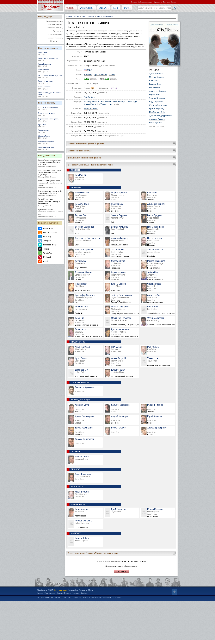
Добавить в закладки (145, 2)
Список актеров (55, 34)
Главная (134, 2)
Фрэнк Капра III (91, 104)
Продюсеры (66, 597)
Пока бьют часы (44, 88)
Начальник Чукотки (46, 148)
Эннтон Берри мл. (157, 98)
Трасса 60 (43, 125)
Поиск (173, 2)
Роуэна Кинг (154, 95)
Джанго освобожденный (48, 108)
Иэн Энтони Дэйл (157, 112)
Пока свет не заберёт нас (48, 59)
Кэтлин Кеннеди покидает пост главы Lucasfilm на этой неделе (50, 184)
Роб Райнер (89, 97)
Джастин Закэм (91, 108)
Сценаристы (76, 597)
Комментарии (56, 41)
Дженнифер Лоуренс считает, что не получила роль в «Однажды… (50, 173)
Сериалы (103, 8)
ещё (116, 104)
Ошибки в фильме (54, 24)
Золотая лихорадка (46, 142)
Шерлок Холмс (44, 137)
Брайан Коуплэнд (156, 109)
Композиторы (96, 597)
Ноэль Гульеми (155, 123)
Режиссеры (49, 597)
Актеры (57, 597)
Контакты (166, 2)
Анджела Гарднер (157, 119)
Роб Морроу (154, 88)
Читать (126, 8)
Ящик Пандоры (44, 65)
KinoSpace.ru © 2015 (45, 590)
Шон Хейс (153, 81)
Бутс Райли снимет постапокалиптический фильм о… (50, 212)
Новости (67, 593)
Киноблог (84, 593)
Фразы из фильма (55, 28)
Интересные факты (54, 21)
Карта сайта (158, 2)
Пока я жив (43, 53)
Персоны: (40, 597)
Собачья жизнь (44, 131)
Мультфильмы (86, 8)
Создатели (57, 31)
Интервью (75, 593)
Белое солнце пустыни (47, 114)
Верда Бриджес (155, 102)
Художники (107, 597)
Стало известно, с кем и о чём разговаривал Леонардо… (50, 193)
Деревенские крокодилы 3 (48, 120)
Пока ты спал (43, 71)
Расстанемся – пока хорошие (50, 76)
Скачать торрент (55, 38)
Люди (115, 8)
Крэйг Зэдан (132, 102)
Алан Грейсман (91, 102)
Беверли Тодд (155, 84)
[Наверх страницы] (174, 592)
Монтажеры (116, 597)
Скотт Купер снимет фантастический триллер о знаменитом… (49, 202)
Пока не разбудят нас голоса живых (49, 94)
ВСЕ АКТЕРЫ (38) (156, 126)
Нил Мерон (106, 102)
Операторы (86, 597)
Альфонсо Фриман (157, 91)
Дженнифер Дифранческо (160, 116)
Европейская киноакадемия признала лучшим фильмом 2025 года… (49, 163)
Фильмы (70, 8)
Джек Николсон (156, 74)
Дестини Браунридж (158, 105)
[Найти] (174, 8)
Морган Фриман (156, 77)
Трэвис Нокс (106, 104)
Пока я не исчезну (45, 82)
